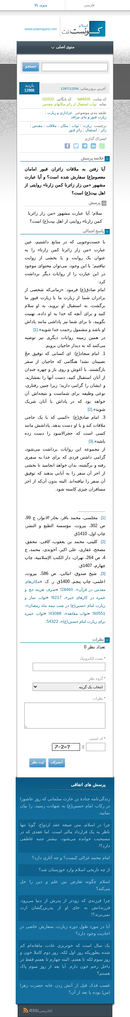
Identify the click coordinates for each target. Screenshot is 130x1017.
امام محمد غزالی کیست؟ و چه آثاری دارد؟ (71, 857)
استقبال (91, 130)
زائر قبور (75, 130)
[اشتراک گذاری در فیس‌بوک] (67, 146)
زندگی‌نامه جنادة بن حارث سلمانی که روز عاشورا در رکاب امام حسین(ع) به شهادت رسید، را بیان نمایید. (65, 805)
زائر (103, 130)
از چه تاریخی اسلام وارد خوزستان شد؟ (74, 869)
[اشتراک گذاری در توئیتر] (76, 146)
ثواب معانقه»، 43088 (68, 613)
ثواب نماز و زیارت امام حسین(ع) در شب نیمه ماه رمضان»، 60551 (65, 605)
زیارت (87, 126)
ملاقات (51, 126)
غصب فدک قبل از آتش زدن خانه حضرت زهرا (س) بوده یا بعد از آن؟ (65, 989)
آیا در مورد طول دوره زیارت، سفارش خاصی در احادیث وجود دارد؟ (65, 930)
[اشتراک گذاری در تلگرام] (84, 146)
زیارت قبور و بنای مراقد (88, 117)
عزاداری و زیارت (59, 113)
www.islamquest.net (41, 29)
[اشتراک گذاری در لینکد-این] (93, 146)
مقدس (37, 126)
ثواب (75, 126)
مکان (64, 126)
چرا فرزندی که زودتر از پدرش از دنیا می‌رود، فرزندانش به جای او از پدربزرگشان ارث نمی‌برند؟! (65, 907)
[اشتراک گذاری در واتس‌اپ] (102, 146)
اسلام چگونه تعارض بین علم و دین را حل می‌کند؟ (65, 885)
